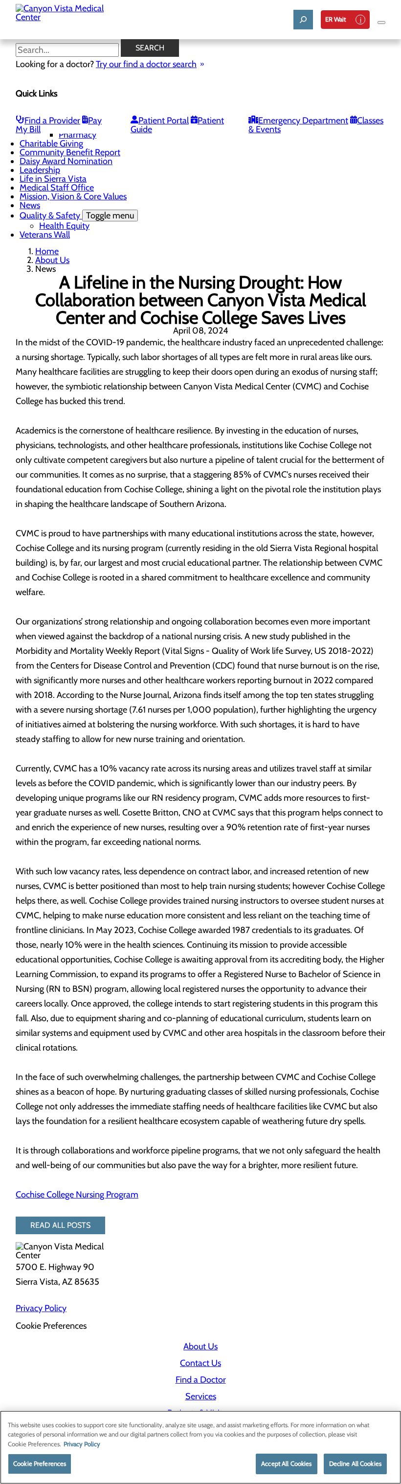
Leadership (40, 170)
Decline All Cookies (355, 1463)
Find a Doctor (201, 1379)
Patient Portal (163, 120)
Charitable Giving (51, 143)
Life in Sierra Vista (53, 178)
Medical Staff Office (57, 187)
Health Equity (64, 225)
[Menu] (381, 22)
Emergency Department (303, 120)
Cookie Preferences (39, 1463)
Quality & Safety (77, 215)
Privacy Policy (41, 1308)
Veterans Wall (45, 234)
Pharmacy (77, 134)
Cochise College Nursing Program (77, 1194)
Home (47, 251)
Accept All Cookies (286, 1463)
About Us (52, 260)
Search (149, 47)
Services (200, 1396)
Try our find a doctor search (146, 64)
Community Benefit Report (70, 152)
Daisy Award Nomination (66, 161)
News (30, 205)
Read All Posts (60, 1225)
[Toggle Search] (303, 19)
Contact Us (200, 1363)
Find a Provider (52, 120)
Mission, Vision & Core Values (73, 196)
